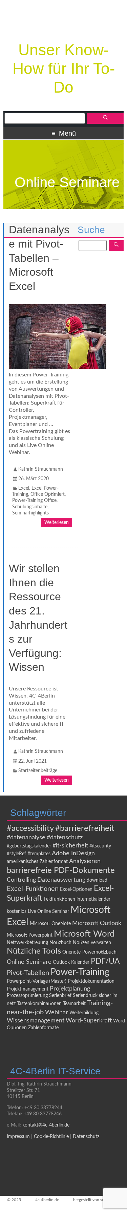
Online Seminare (29, 962)
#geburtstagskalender (29, 846)
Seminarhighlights (30, 513)
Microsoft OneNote (50, 923)
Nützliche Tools (34, 951)
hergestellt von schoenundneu (100, 1200)
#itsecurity (100, 846)
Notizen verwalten (92, 942)
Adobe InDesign (73, 853)
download (97, 880)
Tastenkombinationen (39, 1003)
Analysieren (85, 861)
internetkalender (93, 899)
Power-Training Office (34, 500)
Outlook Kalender (71, 962)
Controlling (21, 880)
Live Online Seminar (48, 911)
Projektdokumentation (91, 981)
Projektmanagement (27, 989)
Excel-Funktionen (33, 888)
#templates (38, 854)
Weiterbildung (84, 1013)
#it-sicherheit (70, 845)
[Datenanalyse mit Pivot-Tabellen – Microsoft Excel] (57, 367)
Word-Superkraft (89, 1020)
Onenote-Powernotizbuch (89, 952)
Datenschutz (86, 1136)
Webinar (56, 1012)
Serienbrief (60, 995)
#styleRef (16, 854)
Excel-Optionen (76, 889)
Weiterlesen (56, 522)
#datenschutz (65, 837)
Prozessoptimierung (27, 995)
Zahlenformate (43, 1027)
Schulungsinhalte (29, 507)
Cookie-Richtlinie (51, 1136)
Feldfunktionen (59, 899)
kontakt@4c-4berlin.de (45, 1125)
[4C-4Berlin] (64, 29)
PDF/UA (105, 961)
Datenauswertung (61, 880)
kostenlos (16, 911)
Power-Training (79, 972)
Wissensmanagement (35, 1020)
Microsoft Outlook (96, 923)
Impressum (18, 1136)
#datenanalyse (26, 837)
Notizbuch (60, 942)
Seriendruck (85, 995)
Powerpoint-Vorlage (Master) (36, 981)
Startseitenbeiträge (37, 770)
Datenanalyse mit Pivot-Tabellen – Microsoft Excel (39, 257)
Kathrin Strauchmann (40, 469)
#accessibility (30, 828)
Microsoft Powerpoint (29, 935)
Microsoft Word (84, 934)
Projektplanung (70, 989)
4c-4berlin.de (47, 1200)
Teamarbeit (74, 1003)
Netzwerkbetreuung (27, 942)
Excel (23, 488)
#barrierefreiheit (84, 828)
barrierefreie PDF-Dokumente (61, 870)
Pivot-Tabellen (28, 973)
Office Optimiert (47, 494)
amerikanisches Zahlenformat (37, 861)
